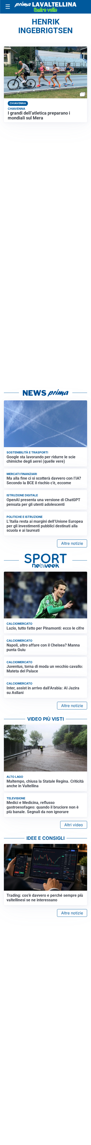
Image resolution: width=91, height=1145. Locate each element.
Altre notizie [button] (72, 543)
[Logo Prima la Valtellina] (45, 7)
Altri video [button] (73, 824)
